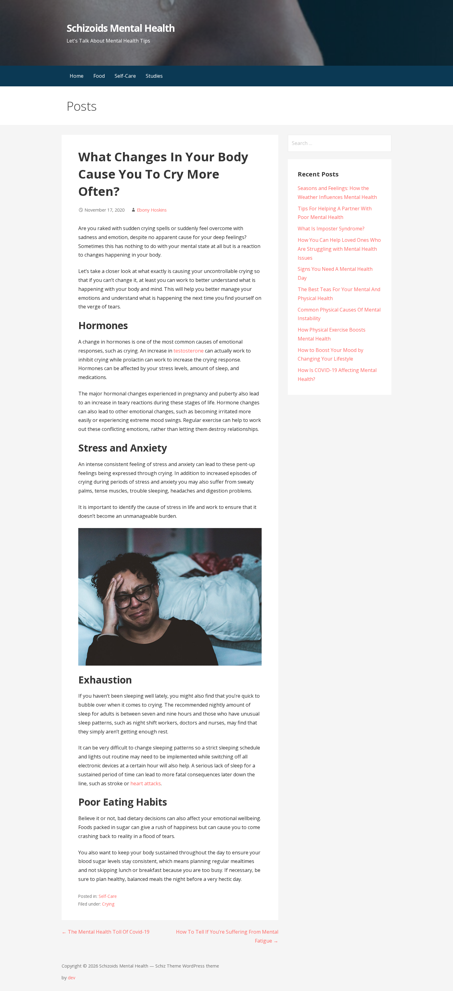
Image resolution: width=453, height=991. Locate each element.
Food (99, 75)
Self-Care (125, 75)
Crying (108, 904)
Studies (154, 75)
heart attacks (145, 783)
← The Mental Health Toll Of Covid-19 (105, 931)
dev (71, 978)
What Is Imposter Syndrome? (331, 228)
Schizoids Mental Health (121, 28)
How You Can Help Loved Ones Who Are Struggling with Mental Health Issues (339, 249)
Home (77, 75)
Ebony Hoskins (152, 210)
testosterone (188, 350)
